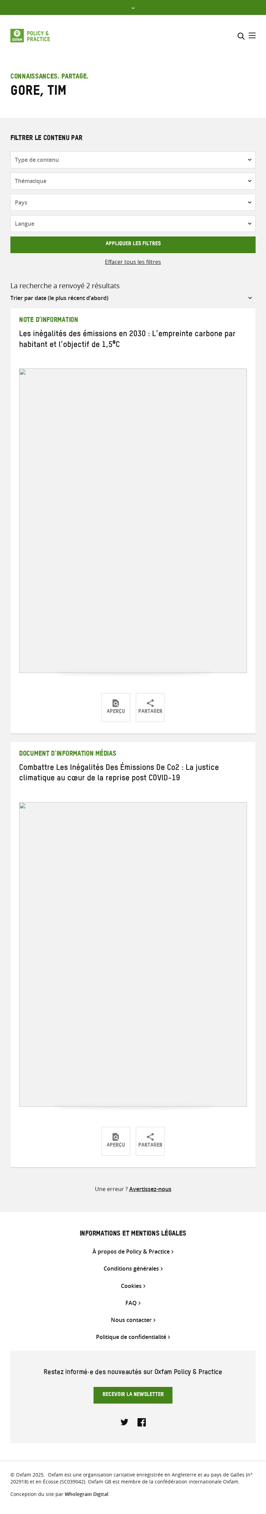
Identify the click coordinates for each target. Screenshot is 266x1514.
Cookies (131, 1286)
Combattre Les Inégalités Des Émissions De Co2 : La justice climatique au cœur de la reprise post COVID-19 (119, 774)
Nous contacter (131, 1320)
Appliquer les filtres (133, 244)
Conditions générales (131, 1268)
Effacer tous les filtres (133, 262)
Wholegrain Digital (86, 1494)
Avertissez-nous (150, 1189)
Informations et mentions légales (133, 1234)
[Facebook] (142, 1421)
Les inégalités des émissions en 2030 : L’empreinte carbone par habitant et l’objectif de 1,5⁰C (127, 340)
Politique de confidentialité (131, 1337)
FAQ (131, 1303)
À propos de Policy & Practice (131, 1251)
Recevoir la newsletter (133, 1395)
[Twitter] (125, 1421)
